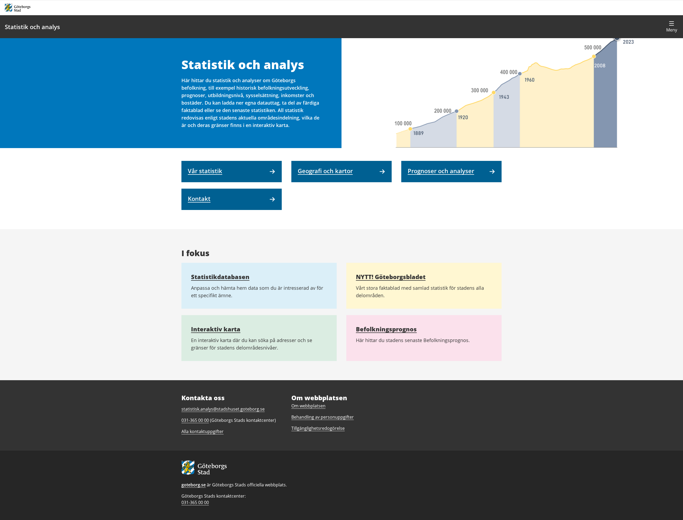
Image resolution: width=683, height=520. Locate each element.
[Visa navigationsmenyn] (671, 26)
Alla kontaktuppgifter (202, 431)
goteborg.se (193, 485)
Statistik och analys (32, 27)
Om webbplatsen (308, 406)
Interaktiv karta (215, 329)
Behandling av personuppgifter (322, 417)
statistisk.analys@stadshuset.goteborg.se (223, 409)
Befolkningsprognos (386, 329)
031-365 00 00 (195, 502)
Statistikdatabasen (220, 277)
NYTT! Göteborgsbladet (391, 277)
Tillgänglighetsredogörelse (318, 428)
